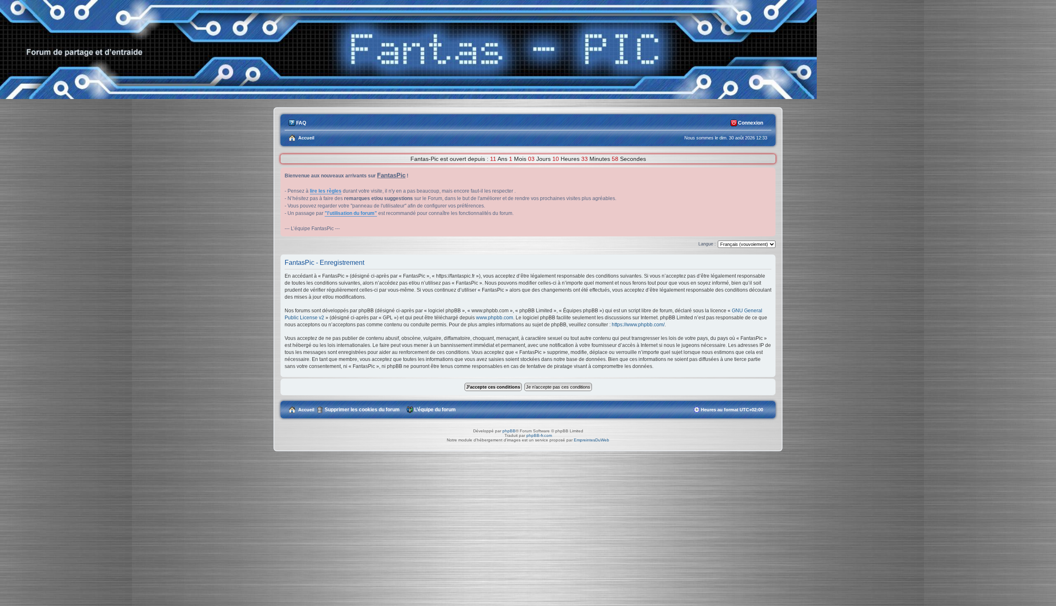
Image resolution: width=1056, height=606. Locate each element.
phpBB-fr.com (539, 435)
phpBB (509, 431)
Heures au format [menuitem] (732, 409)
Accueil (306, 409)
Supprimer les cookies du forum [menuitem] (362, 410)
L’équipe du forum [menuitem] (435, 410)
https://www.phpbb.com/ (638, 325)
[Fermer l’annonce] (768, 174)
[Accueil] (408, 96)
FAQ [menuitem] (301, 123)
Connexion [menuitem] (750, 123)
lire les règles (326, 191)
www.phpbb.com (494, 318)
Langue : (707, 243)
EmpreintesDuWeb (591, 440)
